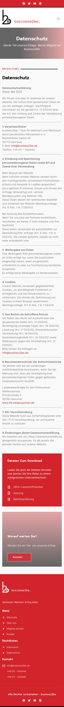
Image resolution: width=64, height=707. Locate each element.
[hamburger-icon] (58, 18)
